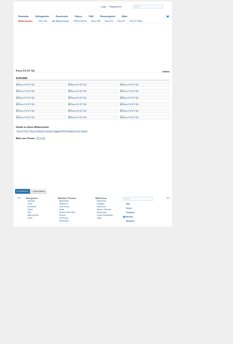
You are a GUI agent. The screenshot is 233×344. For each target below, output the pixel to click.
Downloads (62, 16)
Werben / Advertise (104, 209)
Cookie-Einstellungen (105, 215)
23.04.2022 (21, 78)
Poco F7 (121, 21)
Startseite (23, 16)
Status (99, 218)
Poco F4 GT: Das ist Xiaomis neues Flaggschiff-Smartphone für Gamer (52, 131)
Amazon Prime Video (67, 212)
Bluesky (129, 217)
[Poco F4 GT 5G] (40, 84)
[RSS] (158, 16)
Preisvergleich (107, 16)
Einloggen (100, 204)
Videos (78, 16)
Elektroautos (64, 221)
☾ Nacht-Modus (38, 191)
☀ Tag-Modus (22, 191)
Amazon (62, 215)
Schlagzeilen (42, 16)
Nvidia (61, 209)
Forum (129, 208)
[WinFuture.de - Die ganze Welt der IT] (42, 8)
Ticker (30, 204)
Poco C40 (95, 21)
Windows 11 (63, 204)
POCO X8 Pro (80, 21)
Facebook (130, 212)
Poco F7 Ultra (136, 21)
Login (103, 6)
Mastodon (130, 221)
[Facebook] (163, 16)
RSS (128, 204)
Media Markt (64, 201)
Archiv (30, 218)
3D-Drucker (63, 218)
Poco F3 (109, 21)
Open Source (64, 207)
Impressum (101, 207)
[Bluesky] (167, 16)
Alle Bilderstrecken (60, 21)
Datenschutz (102, 212)
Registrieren (116, 6)
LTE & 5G (42, 21)
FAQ (91, 16)
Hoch (19, 198)
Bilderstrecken (33, 215)
